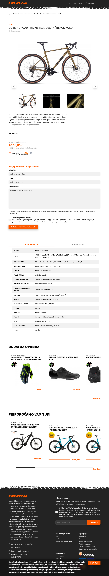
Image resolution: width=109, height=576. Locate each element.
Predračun (59, 558)
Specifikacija (31, 244)
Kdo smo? (82, 536)
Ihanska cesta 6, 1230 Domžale (22, 544)
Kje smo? (82, 539)
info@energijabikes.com (20, 551)
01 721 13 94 (15, 547)
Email (11, 178)
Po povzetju (59, 556)
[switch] (78, 3)
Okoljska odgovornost (87, 546)
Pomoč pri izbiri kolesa (63, 541)
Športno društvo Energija (88, 549)
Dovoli (94, 563)
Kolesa (15, 14)
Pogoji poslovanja (85, 541)
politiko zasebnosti (67, 516)
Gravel (36, 14)
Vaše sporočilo (14, 186)
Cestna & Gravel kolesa (26, 14)
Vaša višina (12, 170)
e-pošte (24, 529)
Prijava (94, 522)
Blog (57, 536)
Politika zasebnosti (85, 544)
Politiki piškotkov (55, 567)
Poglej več (96, 398)
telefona (16, 529)
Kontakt (58, 539)
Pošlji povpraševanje (23, 227)
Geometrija (78, 244)
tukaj (65, 222)
